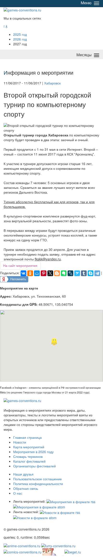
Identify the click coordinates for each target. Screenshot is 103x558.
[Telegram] (97, 273)
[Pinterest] (43, 273)
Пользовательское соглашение (37, 478)
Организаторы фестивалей (34, 466)
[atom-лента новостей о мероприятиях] (35, 517)
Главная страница (27, 437)
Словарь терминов (28, 456)
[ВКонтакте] (23, 273)
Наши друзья (23, 474)
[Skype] (90, 273)
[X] (50, 273)
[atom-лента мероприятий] (39, 506)
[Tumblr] (84, 273)
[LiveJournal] (70, 273)
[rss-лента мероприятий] (70, 501)
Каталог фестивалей (29, 461)
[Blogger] (57, 273)
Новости (19, 442)
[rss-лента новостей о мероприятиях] (60, 511)
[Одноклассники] (30, 273)
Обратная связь (25, 488)
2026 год (20, 39)
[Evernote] (64, 273)
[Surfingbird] (77, 273)
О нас (17, 493)
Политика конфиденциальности (38, 483)
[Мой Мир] (37, 273)
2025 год (20, 34)
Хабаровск (52, 83)
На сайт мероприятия (20, 265)
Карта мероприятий (28, 446)
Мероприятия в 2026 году (33, 451)
